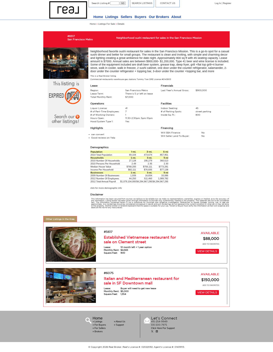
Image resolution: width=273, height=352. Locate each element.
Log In (218, 3)
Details (121, 24)
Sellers (127, 17)
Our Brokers (159, 17)
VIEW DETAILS (207, 251)
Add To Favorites (211, 244)
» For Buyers (99, 324)
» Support (119, 324)
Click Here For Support (163, 328)
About (176, 17)
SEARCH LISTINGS (142, 3)
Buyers (141, 17)
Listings (112, 17)
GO (122, 3)
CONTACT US (167, 3)
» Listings (97, 321)
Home (98, 17)
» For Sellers (99, 328)
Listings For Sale (106, 24)
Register (227, 3)
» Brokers (98, 331)
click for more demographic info (106, 188)
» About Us (119, 321)
